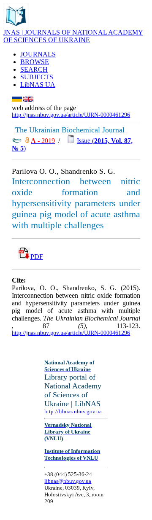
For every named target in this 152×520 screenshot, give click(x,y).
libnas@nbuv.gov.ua (67, 481)
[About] (16, 26)
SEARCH (34, 69)
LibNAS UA (37, 84)
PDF (36, 256)
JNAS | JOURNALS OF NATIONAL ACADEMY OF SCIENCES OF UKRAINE (73, 36)
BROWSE (34, 61)
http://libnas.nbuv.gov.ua (73, 411)
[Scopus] (17, 140)
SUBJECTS (36, 77)
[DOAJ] (27, 140)
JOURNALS (38, 54)
